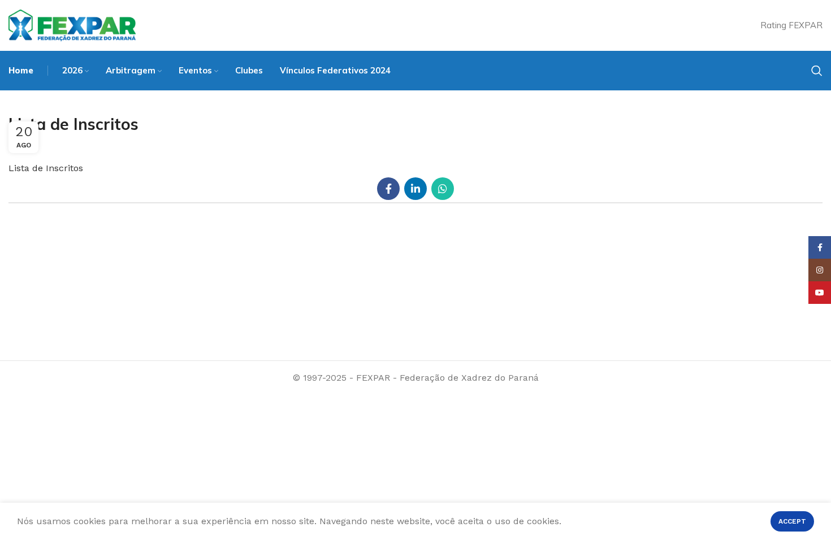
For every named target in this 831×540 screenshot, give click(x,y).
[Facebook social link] (388, 188)
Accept (792, 521)
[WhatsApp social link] (442, 188)
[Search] (817, 70)
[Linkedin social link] (415, 188)
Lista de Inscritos (45, 168)
